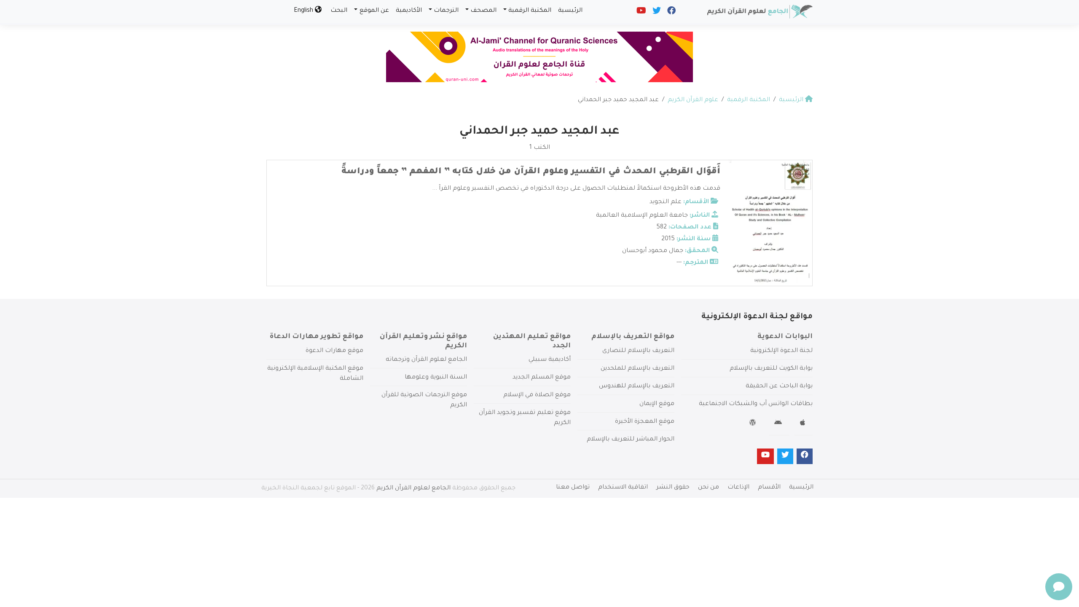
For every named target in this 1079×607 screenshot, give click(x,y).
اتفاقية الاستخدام (623, 487)
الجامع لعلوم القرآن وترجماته (426, 360)
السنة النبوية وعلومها (436, 377)
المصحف (483, 11)
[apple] (803, 424)
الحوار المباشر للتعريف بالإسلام (630, 439)
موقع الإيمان (656, 404)
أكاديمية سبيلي (550, 360)
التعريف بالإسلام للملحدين (637, 368)
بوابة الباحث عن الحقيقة (779, 386)
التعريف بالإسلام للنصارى (638, 351)
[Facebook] (670, 12)
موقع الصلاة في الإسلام (537, 395)
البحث (338, 11)
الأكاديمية (409, 11)
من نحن (708, 487)
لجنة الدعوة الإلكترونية (781, 351)
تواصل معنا (573, 487)
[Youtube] (640, 12)
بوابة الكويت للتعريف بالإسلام (771, 368)
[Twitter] (656, 12)
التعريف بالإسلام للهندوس (636, 386)
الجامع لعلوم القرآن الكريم (413, 488)
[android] (779, 424)
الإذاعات (738, 487)
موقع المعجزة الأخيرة (644, 422)
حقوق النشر (673, 487)
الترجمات (446, 11)
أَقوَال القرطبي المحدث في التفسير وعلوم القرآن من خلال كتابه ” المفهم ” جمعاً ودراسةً (530, 172)
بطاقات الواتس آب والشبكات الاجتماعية (756, 404)
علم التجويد (666, 202)
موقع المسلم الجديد (542, 377)
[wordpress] (754, 424)
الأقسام (769, 487)
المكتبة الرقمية (529, 11)
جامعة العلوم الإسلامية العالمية (642, 215)
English (304, 11)
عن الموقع (374, 11)
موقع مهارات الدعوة (334, 351)
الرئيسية (570, 11)
